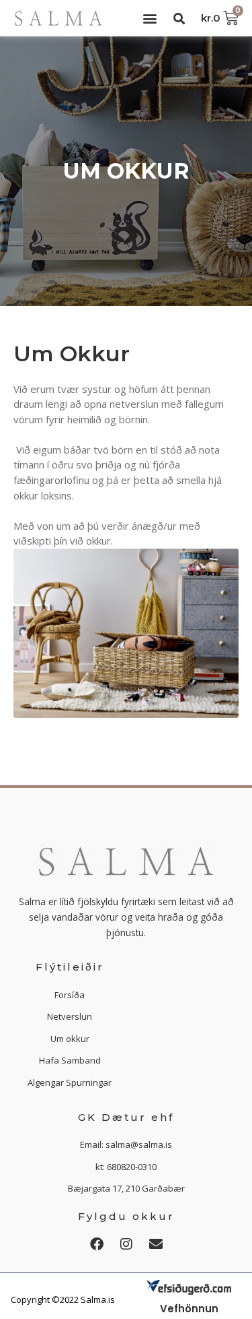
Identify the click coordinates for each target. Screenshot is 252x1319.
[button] (150, 18)
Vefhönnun (189, 1308)
